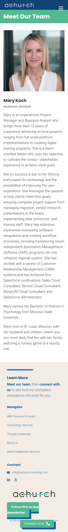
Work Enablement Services (23, 451)
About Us (12, 443)
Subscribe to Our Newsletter (23, 510)
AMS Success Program (21, 416)
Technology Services (20, 425)
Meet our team (18, 384)
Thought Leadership (19, 434)
